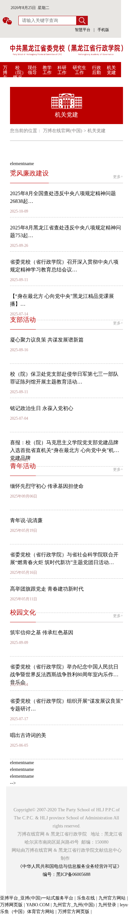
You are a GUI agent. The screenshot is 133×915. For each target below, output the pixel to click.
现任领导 (32, 70)
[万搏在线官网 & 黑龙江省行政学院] (66, 49)
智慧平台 (82, 29)
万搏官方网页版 (73, 911)
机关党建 (111, 70)
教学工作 (47, 70)
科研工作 (61, 70)
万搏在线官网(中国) (6, 84)
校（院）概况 (19, 72)
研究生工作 (79, 70)
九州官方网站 (112, 898)
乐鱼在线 (86, 898)
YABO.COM (37, 904)
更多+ (118, 176)
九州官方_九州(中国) (74, 904)
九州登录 (107, 904)
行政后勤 (96, 70)
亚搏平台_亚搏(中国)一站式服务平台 (36, 898)
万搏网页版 (11, 904)
